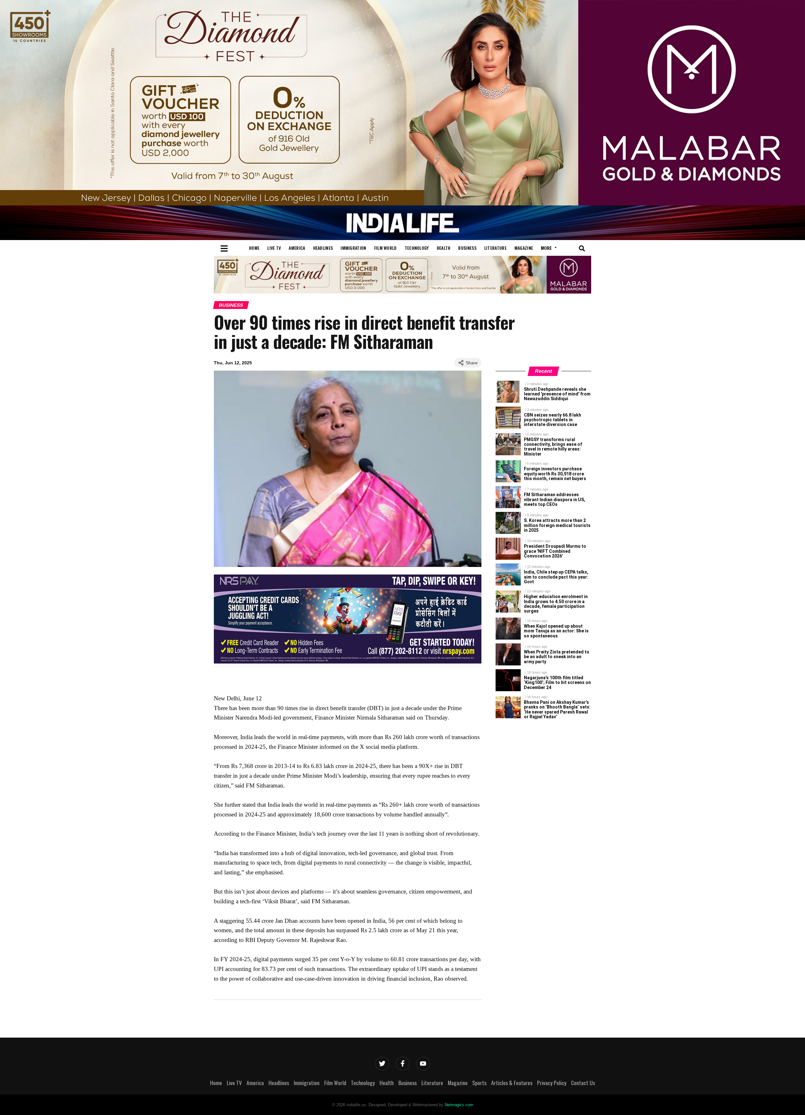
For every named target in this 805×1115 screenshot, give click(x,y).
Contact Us (583, 1083)
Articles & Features (511, 1083)
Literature (495, 247)
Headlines (323, 247)
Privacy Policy (551, 1083)
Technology (417, 247)
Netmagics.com (459, 1104)
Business (467, 247)
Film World (385, 247)
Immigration (353, 247)
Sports (479, 1083)
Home (254, 247)
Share (472, 362)
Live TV (274, 247)
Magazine (523, 247)
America (297, 247)
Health (444, 247)
